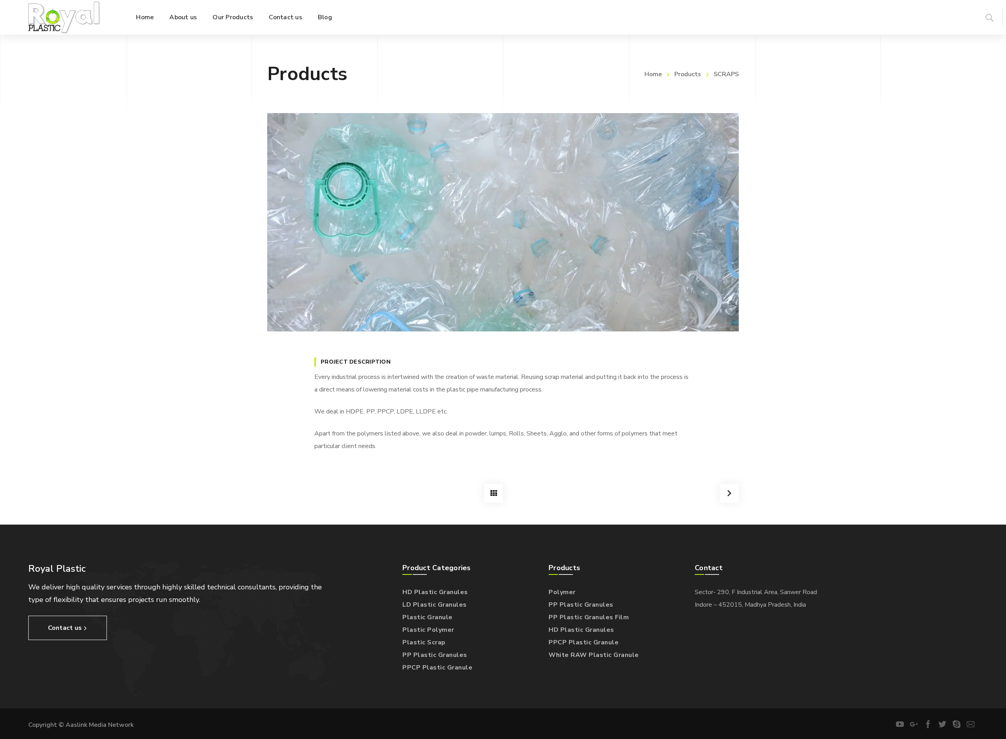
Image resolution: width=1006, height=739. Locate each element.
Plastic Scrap (424, 642)
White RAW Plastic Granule (594, 655)
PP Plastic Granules (434, 655)
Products (687, 74)
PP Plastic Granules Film (589, 617)
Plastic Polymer (428, 630)
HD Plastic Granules (435, 592)
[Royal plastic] (64, 17)
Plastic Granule (427, 617)
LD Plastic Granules (434, 604)
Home (653, 74)
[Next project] (729, 493)
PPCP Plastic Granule (437, 667)
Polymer (562, 592)
